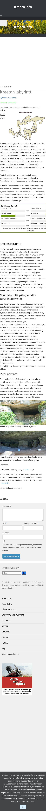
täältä (27, 469)
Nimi (4, 523)
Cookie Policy (7, 604)
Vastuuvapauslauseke (10, 654)
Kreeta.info (23, 7)
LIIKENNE (5, 631)
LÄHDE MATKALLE (9, 609)
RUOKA (5, 642)
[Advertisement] (23, 60)
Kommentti (6, 506)
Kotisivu (5, 532)
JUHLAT (5, 637)
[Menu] (1, 15)
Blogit (4, 648)
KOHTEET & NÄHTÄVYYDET (13, 615)
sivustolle (5, 483)
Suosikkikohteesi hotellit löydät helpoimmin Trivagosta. (23, 585)
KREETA (5, 626)
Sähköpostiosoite (31, 523)
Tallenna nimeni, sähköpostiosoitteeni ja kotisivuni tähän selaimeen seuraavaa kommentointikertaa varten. (22, 547)
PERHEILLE (6, 620)
